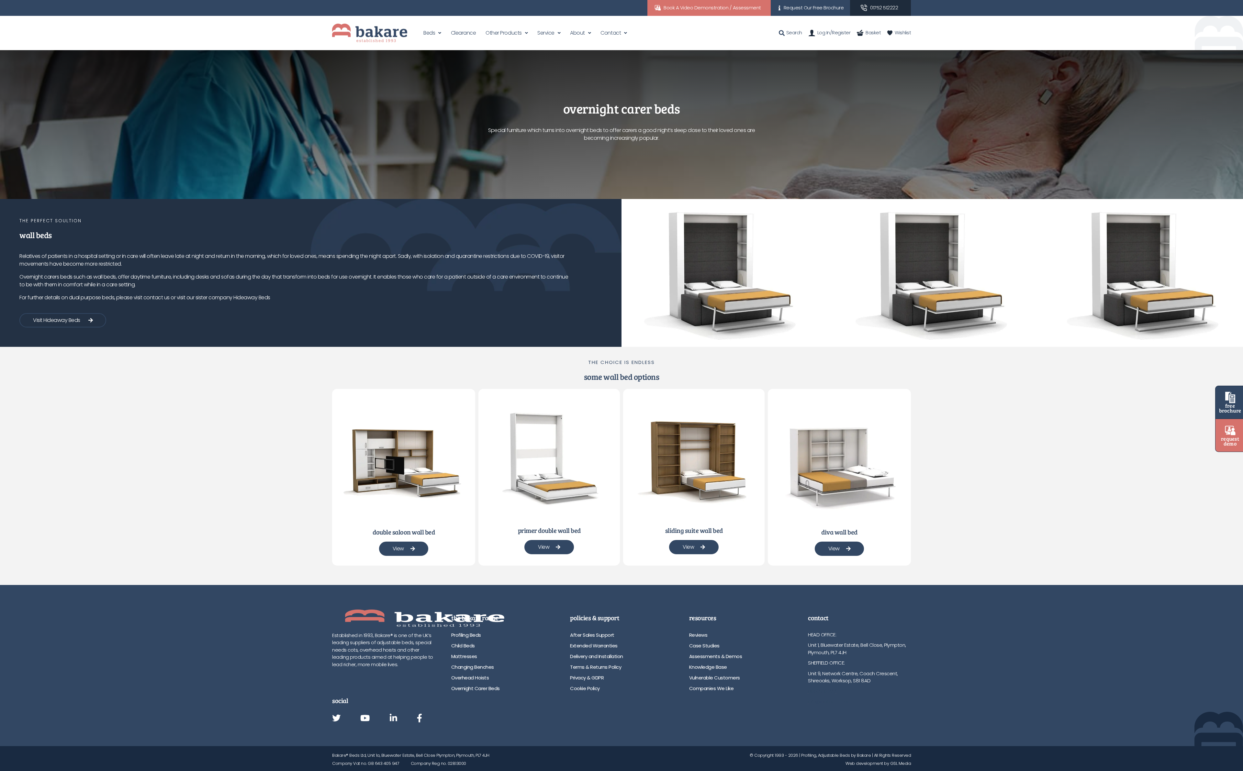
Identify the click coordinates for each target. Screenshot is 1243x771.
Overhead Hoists (470, 677)
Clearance (463, 33)
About (577, 33)
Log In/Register (834, 32)
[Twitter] (336, 718)
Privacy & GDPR (587, 677)
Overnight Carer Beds (475, 688)
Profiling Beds (466, 635)
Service (545, 33)
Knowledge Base (708, 667)
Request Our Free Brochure (814, 7)
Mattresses (464, 656)
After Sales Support (592, 635)
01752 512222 (884, 7)
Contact (610, 33)
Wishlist (903, 32)
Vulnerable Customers (714, 677)
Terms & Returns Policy (595, 667)
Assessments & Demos (715, 656)
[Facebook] (419, 718)
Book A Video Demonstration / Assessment (712, 7)
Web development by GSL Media (878, 763)
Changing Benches (472, 667)
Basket (873, 32)
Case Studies (704, 645)
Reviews (698, 635)
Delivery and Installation (596, 656)
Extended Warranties (594, 645)
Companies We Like (711, 688)
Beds (429, 33)
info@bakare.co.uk (828, 701)
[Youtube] (365, 718)
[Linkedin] (393, 718)
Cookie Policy (585, 688)
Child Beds (463, 645)
